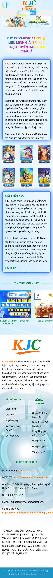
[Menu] (5, 5)
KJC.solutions (10, 361)
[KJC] (29, 5)
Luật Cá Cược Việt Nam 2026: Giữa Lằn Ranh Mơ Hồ (27, 322)
